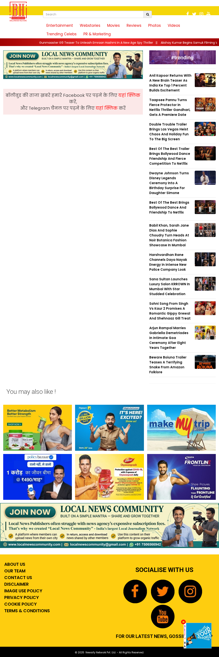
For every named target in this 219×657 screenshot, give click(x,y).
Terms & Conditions (26, 611)
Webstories (90, 25)
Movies (113, 25)
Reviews (134, 25)
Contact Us (17, 578)
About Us (14, 564)
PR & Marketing (97, 34)
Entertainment (59, 25)
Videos (174, 25)
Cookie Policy (20, 604)
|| (76, 42)
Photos (154, 25)
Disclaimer (16, 584)
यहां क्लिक (129, 95)
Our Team (14, 571)
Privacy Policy (21, 597)
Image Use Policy (22, 591)
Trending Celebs (61, 34)
